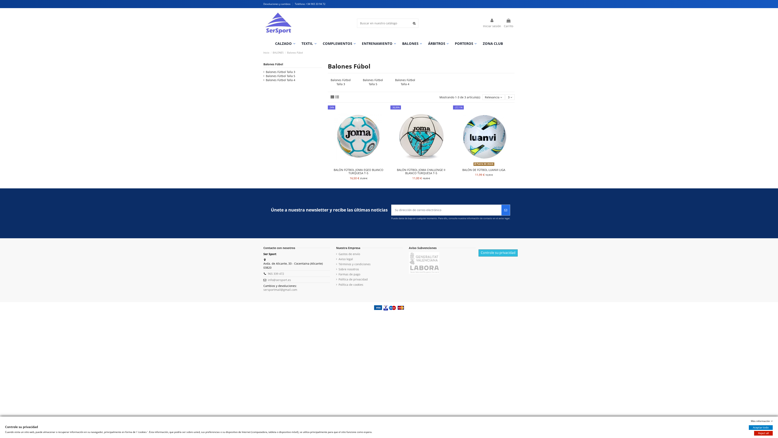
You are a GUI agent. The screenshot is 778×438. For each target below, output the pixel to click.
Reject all (763, 433)
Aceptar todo (761, 427)
